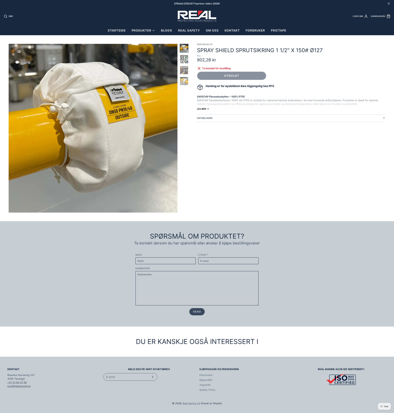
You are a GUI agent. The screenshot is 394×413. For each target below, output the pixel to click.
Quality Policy (207, 389)
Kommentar (142, 268)
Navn (138, 254)
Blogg (166, 30)
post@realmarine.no (19, 386)
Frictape (278, 30)
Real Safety (189, 30)
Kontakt (232, 30)
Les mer (201, 109)
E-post (203, 254)
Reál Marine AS (191, 403)
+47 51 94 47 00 (17, 382)
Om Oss (212, 30)
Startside (117, 30)
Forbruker (255, 30)
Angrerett (205, 384)
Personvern (206, 375)
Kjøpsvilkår (205, 379)
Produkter (141, 30)
